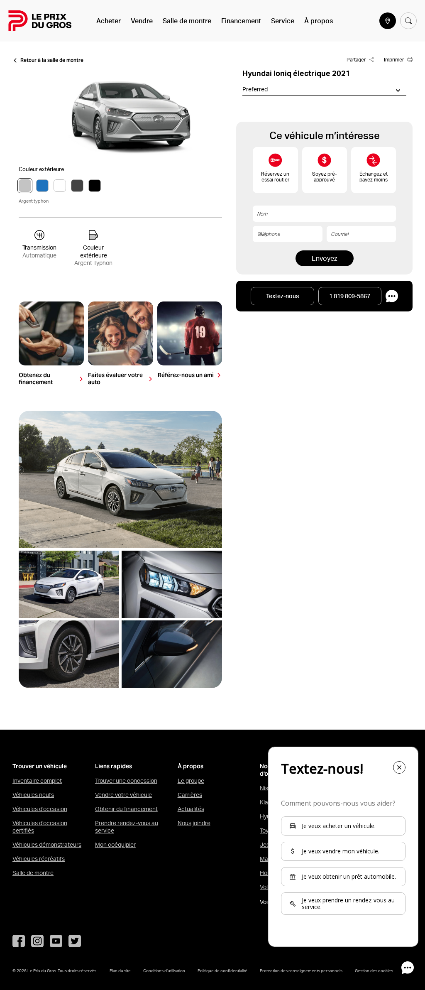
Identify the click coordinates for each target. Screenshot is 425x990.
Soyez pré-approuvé (324, 176)
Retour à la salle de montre (51, 60)
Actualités (191, 809)
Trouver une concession (126, 780)
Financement (241, 21)
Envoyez (324, 258)
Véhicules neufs (33, 795)
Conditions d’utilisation (164, 970)
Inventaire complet (37, 780)
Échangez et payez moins (373, 176)
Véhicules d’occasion (39, 809)
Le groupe (191, 780)
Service (282, 21)
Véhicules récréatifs (38, 858)
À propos (318, 21)
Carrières (190, 795)
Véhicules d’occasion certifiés (39, 827)
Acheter (108, 21)
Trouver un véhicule (39, 766)
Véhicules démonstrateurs (46, 844)
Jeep (266, 844)
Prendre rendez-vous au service (126, 827)
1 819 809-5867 (349, 296)
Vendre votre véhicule (123, 795)
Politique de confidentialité (222, 970)
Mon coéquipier (115, 844)
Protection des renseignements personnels (301, 970)
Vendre (142, 21)
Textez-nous (282, 296)
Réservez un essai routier (275, 176)
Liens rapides (113, 766)
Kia (264, 802)
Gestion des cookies (374, 970)
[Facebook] (18, 941)
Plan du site (120, 970)
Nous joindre (194, 823)
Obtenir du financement (126, 809)
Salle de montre (187, 21)
